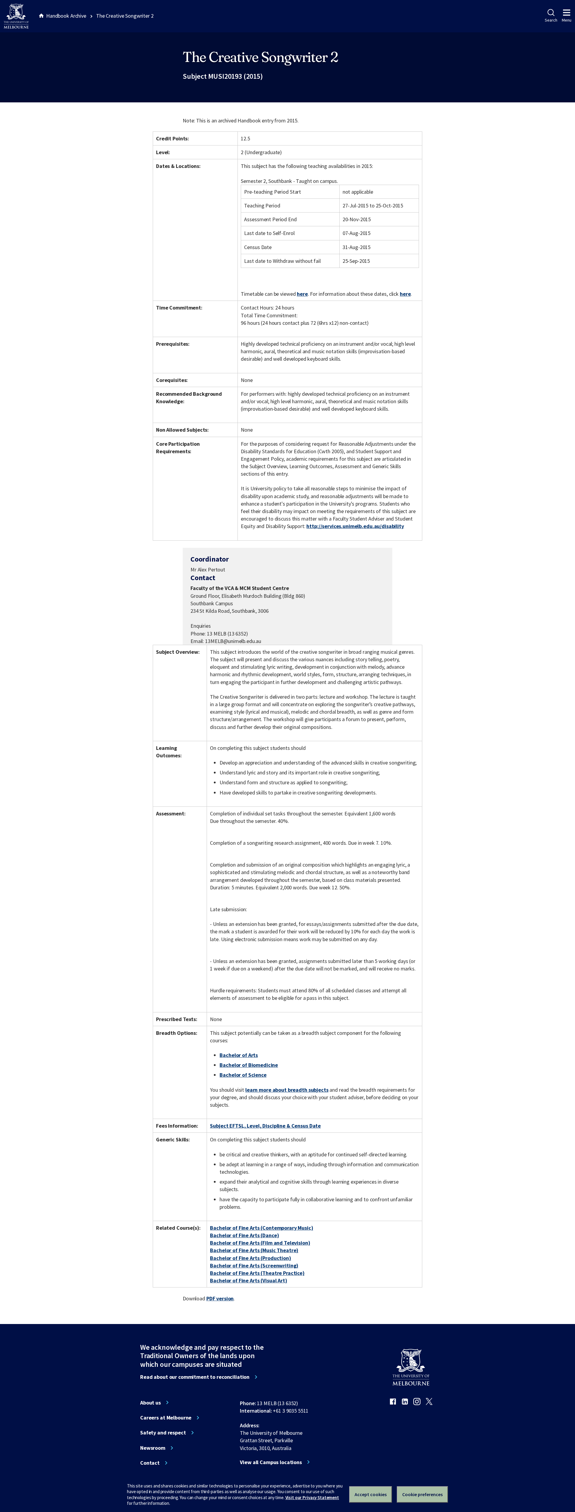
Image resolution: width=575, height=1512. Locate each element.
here (302, 293)
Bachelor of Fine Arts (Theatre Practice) (257, 1273)
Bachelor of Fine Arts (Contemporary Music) (261, 1227)
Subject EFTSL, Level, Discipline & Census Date (265, 1125)
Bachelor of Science (243, 1074)
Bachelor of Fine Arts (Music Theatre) (254, 1250)
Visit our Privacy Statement (312, 1497)
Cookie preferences (422, 1494)
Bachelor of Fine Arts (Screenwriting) (254, 1265)
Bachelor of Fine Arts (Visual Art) (248, 1280)
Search (551, 20)
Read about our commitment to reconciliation (194, 1377)
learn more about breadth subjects (287, 1089)
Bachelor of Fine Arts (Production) (250, 1258)
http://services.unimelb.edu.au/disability (355, 526)
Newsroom (152, 1448)
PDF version (220, 1298)
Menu (566, 20)
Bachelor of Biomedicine (249, 1064)
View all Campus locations (271, 1462)
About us (150, 1402)
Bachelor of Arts (239, 1055)
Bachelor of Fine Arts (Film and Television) (260, 1242)
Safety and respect (163, 1432)
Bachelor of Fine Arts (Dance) (244, 1235)
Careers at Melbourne (165, 1417)
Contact (150, 1463)
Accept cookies (371, 1494)
